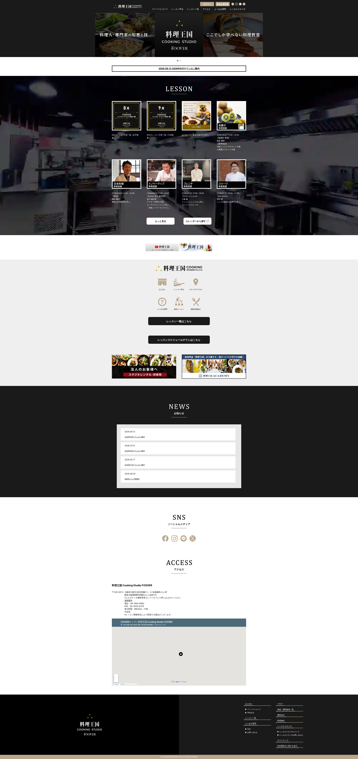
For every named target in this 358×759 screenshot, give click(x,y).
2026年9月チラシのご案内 (135, 437)
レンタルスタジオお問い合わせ (291, 735)
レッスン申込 (177, 9)
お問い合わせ (252, 732)
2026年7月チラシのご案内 (135, 465)
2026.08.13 (179, 68)
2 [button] (180, 60)
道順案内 (128, 600)
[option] (179, 35)
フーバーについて (160, 9)
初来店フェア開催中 (132, 479)
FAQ (248, 729)
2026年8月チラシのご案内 (135, 451)
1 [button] (177, 60)
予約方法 (250, 713)
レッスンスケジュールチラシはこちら (179, 339)
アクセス (206, 9)
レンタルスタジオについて (289, 732)
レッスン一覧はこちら (179, 321)
